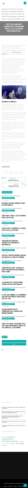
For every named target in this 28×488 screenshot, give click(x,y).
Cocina (4, 437)
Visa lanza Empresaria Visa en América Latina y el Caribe (14, 426)
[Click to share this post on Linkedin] (21, 172)
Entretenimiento (6, 166)
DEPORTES (10, 486)
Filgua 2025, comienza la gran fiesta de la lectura (14, 229)
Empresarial (7, 439)
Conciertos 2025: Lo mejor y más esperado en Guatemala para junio (13, 270)
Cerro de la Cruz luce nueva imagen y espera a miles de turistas (13, 18)
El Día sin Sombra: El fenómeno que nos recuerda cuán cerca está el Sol (14, 297)
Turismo (4, 445)
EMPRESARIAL (21, 486)
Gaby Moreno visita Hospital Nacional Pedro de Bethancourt (13, 14)
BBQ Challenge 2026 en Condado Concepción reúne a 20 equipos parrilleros (13, 412)
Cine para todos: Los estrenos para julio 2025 (14, 216)
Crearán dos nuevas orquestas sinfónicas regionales (10, 243)
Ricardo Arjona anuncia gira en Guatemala (13, 204)
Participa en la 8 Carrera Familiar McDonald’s (13, 11)
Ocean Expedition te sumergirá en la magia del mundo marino (12, 311)
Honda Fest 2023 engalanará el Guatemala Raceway (13, 16)
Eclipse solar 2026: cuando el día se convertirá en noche (14, 422)
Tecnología (20, 443)
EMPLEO (15, 486)
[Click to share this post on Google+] (16, 172)
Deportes (11, 437)
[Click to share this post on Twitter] (11, 172)
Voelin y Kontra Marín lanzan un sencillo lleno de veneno (14, 256)
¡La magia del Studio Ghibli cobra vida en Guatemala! (12, 283)
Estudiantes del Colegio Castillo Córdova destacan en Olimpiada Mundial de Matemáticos (12, 417)
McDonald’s (8, 443)
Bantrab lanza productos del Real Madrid (12, 9)
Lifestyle (3, 443)
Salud (13, 443)
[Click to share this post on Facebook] (6, 172)
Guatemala (21, 441)
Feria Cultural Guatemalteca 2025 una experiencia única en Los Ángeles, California (13, 325)
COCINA (5, 486)
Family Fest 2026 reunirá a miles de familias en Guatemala (13, 408)
